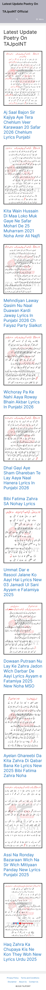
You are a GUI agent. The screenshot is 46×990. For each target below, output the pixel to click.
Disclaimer (12, 982)
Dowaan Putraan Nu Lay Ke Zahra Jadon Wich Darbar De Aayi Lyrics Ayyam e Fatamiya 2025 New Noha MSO (23, 673)
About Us (23, 982)
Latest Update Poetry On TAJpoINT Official (20, 7)
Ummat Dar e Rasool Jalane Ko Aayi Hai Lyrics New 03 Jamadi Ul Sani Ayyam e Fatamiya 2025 (23, 582)
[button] (17, 19)
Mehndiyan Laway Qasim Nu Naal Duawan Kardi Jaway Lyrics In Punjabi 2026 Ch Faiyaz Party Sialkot (23, 313)
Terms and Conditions (30, 978)
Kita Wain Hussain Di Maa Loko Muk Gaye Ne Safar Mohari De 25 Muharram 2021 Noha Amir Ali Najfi (22, 223)
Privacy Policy (13, 978)
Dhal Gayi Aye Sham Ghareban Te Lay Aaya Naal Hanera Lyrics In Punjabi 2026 (22, 477)
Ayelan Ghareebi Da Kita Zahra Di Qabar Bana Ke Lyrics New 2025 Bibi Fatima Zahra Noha (23, 765)
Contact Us (33, 982)
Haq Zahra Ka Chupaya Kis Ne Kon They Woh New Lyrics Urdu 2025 (22, 952)
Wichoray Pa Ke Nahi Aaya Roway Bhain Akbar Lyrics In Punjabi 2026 (22, 399)
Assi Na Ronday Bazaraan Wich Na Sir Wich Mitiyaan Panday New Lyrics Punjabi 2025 (22, 864)
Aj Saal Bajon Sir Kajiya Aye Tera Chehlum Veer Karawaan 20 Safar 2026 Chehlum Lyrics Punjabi (22, 125)
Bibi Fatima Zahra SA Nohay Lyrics (21, 501)
